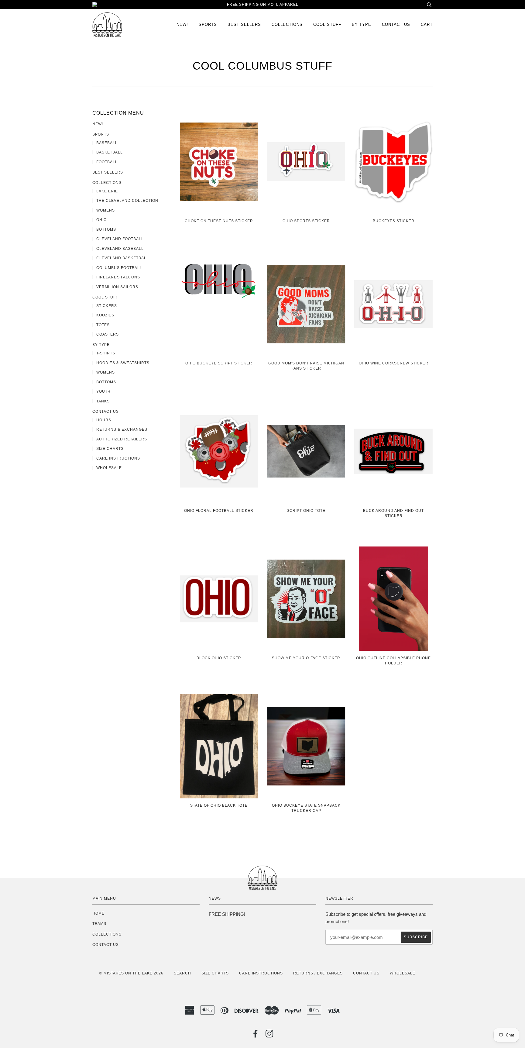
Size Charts (110, 448)
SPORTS (208, 24)
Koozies (105, 315)
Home (98, 913)
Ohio (101, 220)
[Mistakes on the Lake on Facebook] (256, 1035)
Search (182, 973)
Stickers (106, 306)
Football (107, 162)
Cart (427, 24)
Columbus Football (119, 268)
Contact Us (396, 24)
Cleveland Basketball (122, 258)
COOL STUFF (327, 24)
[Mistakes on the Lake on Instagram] (270, 1035)
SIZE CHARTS (215, 973)
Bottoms (106, 229)
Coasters (107, 334)
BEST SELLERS (244, 24)
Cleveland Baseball (120, 248)
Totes (103, 325)
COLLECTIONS (287, 24)
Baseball (107, 143)
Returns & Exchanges (121, 429)
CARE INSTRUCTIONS (261, 973)
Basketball (109, 152)
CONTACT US (105, 945)
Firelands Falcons (118, 277)
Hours (103, 420)
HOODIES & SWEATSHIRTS (122, 363)
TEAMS (99, 924)
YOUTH (103, 391)
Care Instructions (118, 458)
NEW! (182, 24)
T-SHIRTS (105, 353)
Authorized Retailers (121, 439)
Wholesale (109, 468)
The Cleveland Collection (127, 200)
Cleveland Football (120, 239)
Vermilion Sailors (117, 287)
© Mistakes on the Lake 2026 (131, 973)
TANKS (103, 401)
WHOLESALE (402, 973)
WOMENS (105, 372)
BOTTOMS (106, 382)
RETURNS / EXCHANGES (318, 973)
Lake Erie (107, 191)
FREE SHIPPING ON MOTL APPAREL (262, 4)
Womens (105, 210)
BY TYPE (361, 24)
